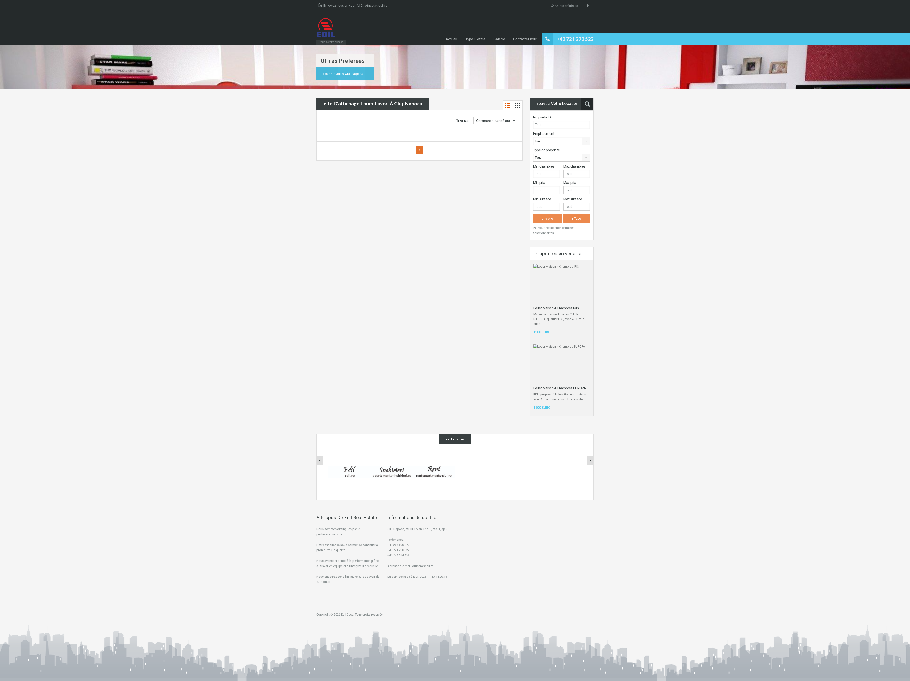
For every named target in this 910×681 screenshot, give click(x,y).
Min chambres (544, 166)
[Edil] (349, 471)
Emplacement (543, 134)
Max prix (569, 183)
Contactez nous (525, 39)
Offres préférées (566, 6)
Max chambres (574, 166)
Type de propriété (546, 150)
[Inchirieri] (392, 471)
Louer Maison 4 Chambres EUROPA (559, 388)
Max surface (572, 199)
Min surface (542, 199)
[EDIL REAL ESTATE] (325, 30)
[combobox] (561, 141)
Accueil (451, 39)
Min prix (539, 183)
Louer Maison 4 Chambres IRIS (556, 308)
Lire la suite (575, 399)
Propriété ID (542, 117)
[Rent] (434, 471)
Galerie (499, 39)
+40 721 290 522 (575, 39)
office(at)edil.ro (376, 5)
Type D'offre (475, 39)
